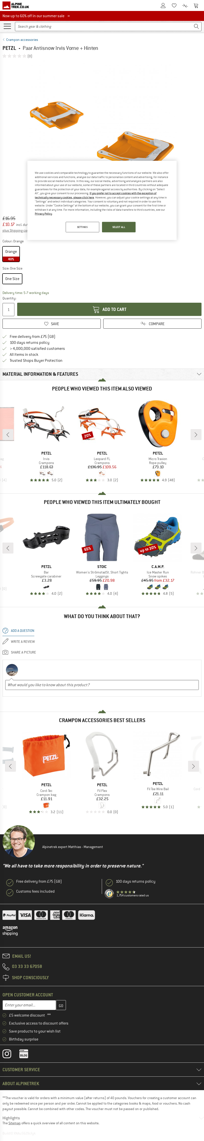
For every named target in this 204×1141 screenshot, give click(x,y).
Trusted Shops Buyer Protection (36, 360)
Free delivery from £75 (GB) (32, 336)
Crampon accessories (22, 39)
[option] (102, 135)
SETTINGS (82, 227)
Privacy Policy (43, 213)
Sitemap (14, 1123)
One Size (12, 278)
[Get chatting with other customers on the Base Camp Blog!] (27, 1055)
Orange (11, 255)
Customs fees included (35, 891)
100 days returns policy (30, 342)
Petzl (9, 48)
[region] (102, 200)
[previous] (7, 434)
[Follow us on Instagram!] (10, 1055)
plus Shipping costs (17, 230)
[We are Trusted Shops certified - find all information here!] (109, 894)
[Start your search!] (197, 26)
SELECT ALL (118, 227)
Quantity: (9, 298)
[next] (196, 434)
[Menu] (7, 26)
